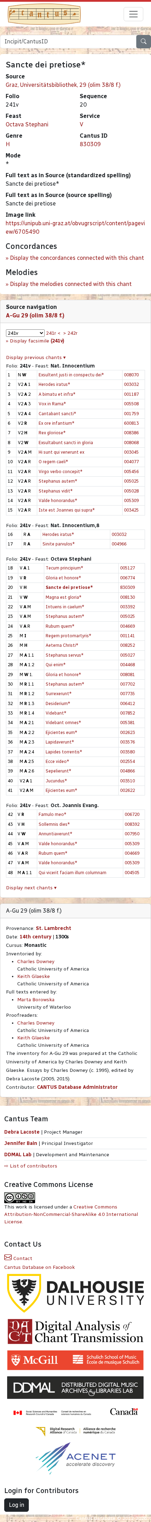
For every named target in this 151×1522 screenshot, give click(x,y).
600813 (131, 423)
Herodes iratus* (54, 384)
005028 (131, 491)
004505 (132, 872)
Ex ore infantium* (56, 423)
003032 (131, 384)
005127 (127, 568)
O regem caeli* (53, 461)
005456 (131, 471)
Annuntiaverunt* (55, 833)
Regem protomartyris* (68, 635)
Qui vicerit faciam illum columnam (72, 872)
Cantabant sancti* (57, 413)
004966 (119, 544)
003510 (127, 780)
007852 (127, 713)
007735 (127, 693)
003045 (131, 452)
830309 (90, 144)
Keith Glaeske (33, 976)
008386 (131, 432)
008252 (127, 645)
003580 (127, 751)
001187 (131, 394)
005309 (131, 500)
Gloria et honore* (63, 577)
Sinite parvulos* (58, 544)
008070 (131, 374)
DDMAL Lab (18, 1155)
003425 (131, 510)
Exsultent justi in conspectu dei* (71, 374)
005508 (131, 403)
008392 (132, 824)
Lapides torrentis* (64, 751)
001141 (127, 635)
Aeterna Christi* (62, 645)
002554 (127, 761)
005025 (131, 481)
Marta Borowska (35, 1000)
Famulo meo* (52, 814)
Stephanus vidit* (56, 491)
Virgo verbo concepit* (61, 471)
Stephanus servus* (65, 655)
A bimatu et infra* (57, 394)
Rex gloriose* (52, 432)
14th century (35, 937)
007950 (132, 833)
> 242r (70, 333)
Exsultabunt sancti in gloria (66, 442)
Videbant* (56, 713)
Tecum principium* (64, 568)
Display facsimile (37, 341)
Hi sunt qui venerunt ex (61, 452)
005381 (127, 722)
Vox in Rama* (52, 403)
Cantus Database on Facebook (39, 1267)
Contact (22, 1258)
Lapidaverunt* (60, 742)
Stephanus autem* (58, 481)
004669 (127, 626)
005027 (127, 655)
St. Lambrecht (53, 928)
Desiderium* (58, 703)
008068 (131, 442)
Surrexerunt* (59, 693)
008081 (127, 674)
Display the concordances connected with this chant (77, 258)
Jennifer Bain (21, 1143)
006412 (127, 703)
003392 (127, 606)
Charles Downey (35, 962)
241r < (53, 333)
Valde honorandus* (58, 500)
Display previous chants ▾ (36, 357)
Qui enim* (56, 664)
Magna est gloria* (63, 597)
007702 (127, 684)
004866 (127, 771)
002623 (127, 732)
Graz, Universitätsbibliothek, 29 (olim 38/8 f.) (63, 85)
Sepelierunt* (58, 771)
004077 (131, 461)
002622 (127, 790)
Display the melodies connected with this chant (71, 284)
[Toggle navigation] (133, 14)
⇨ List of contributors (30, 1166)
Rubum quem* (60, 626)
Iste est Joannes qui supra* (67, 510)
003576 (127, 742)
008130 (127, 597)
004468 (127, 664)
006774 (127, 577)
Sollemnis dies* (54, 824)
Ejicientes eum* (61, 732)
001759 (131, 413)
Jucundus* (56, 780)
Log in (16, 1505)
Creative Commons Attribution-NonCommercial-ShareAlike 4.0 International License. (71, 1214)
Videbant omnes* (63, 722)
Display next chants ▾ (31, 888)
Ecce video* (57, 761)
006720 (132, 814)
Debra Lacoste (22, 1132)
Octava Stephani (27, 124)
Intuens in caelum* (65, 606)
